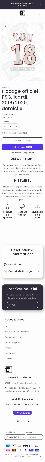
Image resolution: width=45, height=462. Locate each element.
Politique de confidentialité (17, 331)
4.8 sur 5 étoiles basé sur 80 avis (22, 404)
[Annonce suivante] (40, 4)
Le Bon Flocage (16, 454)
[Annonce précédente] (4, 4)
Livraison (8, 358)
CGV (7, 326)
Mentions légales (12, 342)
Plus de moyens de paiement (22, 153)
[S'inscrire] (35, 305)
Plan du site (10, 353)
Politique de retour (13, 337)
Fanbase (8, 348)
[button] (4, 13)
